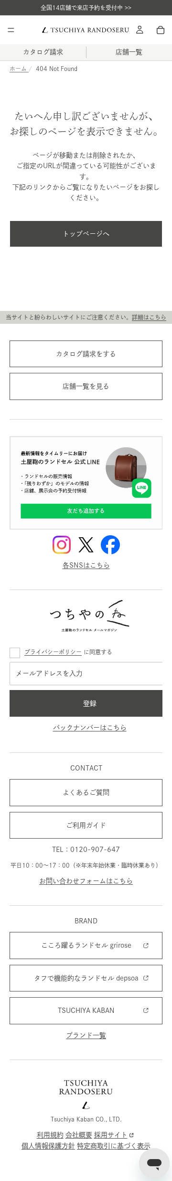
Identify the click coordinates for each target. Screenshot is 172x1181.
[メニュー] (11, 30)
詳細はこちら (149, 317)
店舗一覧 (129, 52)
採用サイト (111, 1134)
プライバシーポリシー (53, 652)
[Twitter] (86, 544)
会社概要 (78, 1134)
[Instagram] (61, 544)
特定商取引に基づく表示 (113, 1145)
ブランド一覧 (86, 1034)
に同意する (68, 652)
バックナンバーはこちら (90, 727)
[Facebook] (110, 544)
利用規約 (50, 1134)
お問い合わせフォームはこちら (86, 880)
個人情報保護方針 (48, 1145)
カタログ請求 (43, 52)
